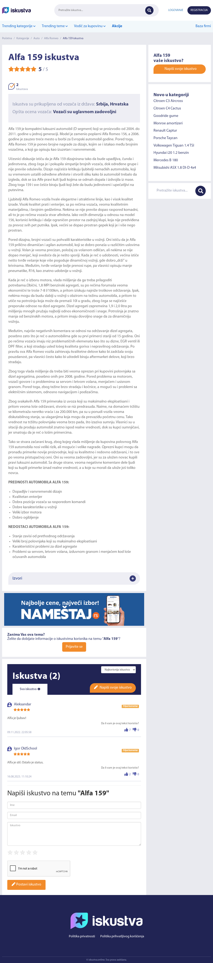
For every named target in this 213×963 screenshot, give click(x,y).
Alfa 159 (14, 129)
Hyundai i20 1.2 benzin (171, 153)
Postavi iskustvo (28, 885)
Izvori (17, 578)
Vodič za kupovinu (88, 26)
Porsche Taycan (165, 138)
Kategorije (22, 38)
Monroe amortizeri (168, 123)
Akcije (117, 26)
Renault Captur (165, 131)
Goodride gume (166, 116)
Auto (36, 38)
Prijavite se (74, 647)
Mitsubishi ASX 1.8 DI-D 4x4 (175, 168)
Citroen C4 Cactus (167, 108)
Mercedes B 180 (166, 160)
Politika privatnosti (82, 936)
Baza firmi (203, 26)
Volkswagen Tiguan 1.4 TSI (174, 146)
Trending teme (54, 26)
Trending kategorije (17, 26)
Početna (7, 38)
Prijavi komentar (130, 706)
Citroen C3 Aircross (168, 101)
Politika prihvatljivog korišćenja (122, 936)
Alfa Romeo (51, 38)
